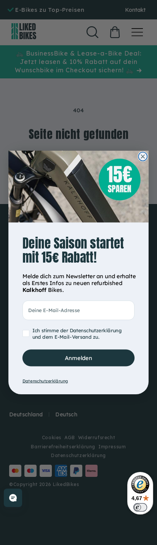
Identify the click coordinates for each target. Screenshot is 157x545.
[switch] (140, 507)
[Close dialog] (142, 156)
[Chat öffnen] (13, 498)
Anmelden (78, 357)
